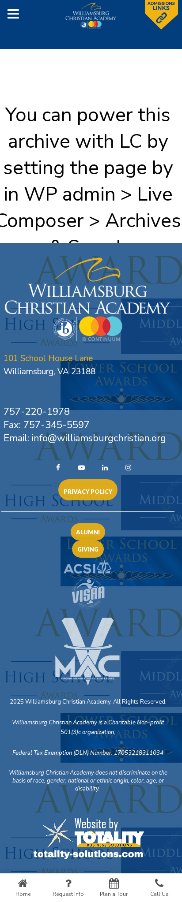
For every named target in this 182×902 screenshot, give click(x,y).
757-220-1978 (37, 411)
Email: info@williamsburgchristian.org (85, 438)
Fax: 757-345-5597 (47, 425)
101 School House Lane (48, 358)
